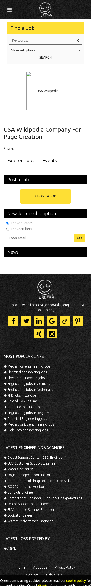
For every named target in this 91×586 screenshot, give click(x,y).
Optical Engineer (19, 515)
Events (49, 160)
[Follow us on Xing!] (39, 333)
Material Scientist (20, 469)
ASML (11, 548)
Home (20, 567)
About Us (40, 567)
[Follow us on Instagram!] (52, 333)
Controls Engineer (21, 492)
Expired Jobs (20, 160)
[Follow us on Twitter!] (26, 321)
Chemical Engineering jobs (27, 419)
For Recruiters (21, 229)
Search (45, 57)
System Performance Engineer (30, 521)
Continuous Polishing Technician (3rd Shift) (39, 481)
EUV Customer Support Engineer (32, 463)
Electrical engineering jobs (27, 372)
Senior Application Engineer (28, 504)
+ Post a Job (45, 196)
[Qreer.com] (45, 8)
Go (79, 238)
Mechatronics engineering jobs (30, 424)
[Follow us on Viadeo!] (65, 321)
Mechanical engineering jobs (28, 366)
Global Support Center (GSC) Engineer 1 (36, 457)
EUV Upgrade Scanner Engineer (30, 509)
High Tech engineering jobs (27, 430)
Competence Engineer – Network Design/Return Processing (47, 498)
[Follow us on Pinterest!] (78, 321)
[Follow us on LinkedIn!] (39, 321)
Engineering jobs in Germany (28, 384)
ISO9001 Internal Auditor (25, 486)
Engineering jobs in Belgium (28, 413)
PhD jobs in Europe (21, 395)
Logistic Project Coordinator (28, 475)
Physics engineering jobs (26, 378)
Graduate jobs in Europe (25, 407)
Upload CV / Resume (22, 401)
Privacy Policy (65, 567)
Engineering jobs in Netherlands (31, 389)
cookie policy (76, 581)
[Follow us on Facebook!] (13, 321)
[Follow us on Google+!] (52, 321)
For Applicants (22, 223)
